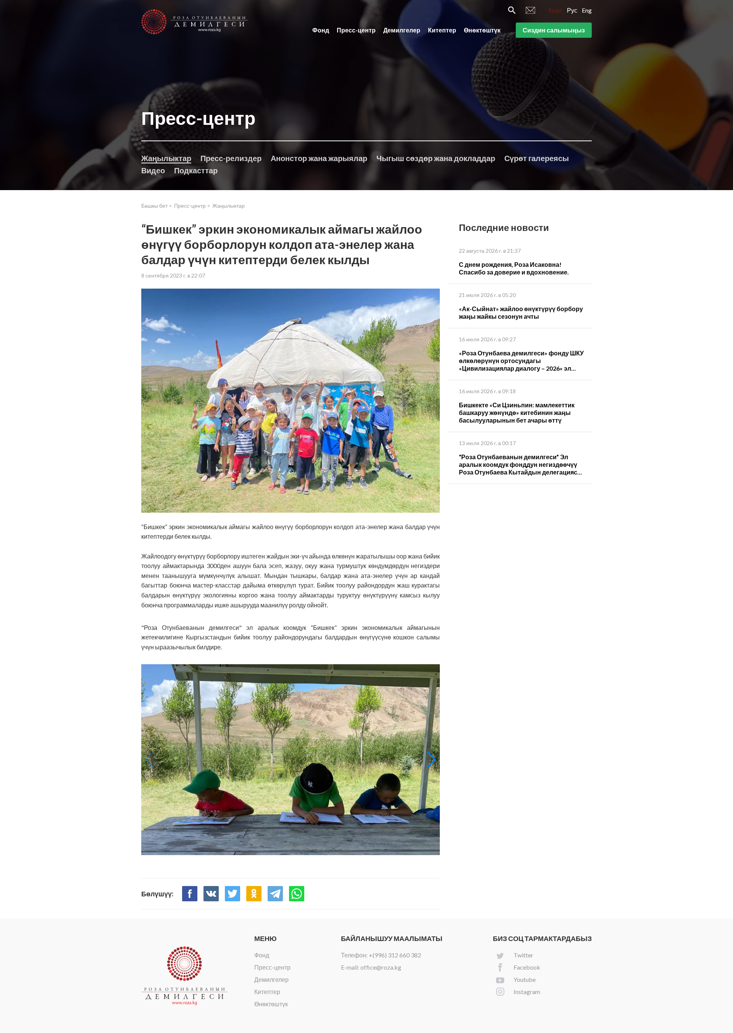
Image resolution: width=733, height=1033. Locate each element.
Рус (572, 10)
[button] (431, 759)
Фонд (320, 30)
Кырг (555, 10)
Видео (153, 170)
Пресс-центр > (192, 205)
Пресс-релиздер (231, 158)
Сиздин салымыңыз (554, 30)
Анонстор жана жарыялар (319, 158)
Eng (587, 10)
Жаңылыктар (166, 158)
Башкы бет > (156, 205)
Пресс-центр (356, 30)
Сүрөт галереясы (536, 158)
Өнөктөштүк (482, 30)
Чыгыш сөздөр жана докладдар (435, 158)
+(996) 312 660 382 (395, 955)
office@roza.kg (380, 967)
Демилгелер (401, 30)
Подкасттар (196, 170)
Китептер (442, 30)
